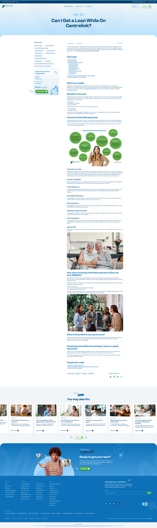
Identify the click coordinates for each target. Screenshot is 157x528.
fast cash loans (71, 373)
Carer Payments (73, 72)
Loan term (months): (39, 81)
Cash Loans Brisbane (22, 513)
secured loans (91, 373)
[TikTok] (121, 503)
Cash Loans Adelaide (10, 513)
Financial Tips (71, 43)
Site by (145, 518)
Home (76, 14)
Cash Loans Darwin (45, 513)
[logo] (7, 6)
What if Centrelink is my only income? (77, 77)
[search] (153, 6)
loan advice (84, 373)
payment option (73, 189)
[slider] (41, 79)
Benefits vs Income (72, 61)
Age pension (70, 229)
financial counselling (72, 90)
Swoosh (69, 353)
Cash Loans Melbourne (67, 513)
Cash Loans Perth (79, 513)
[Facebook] (110, 503)
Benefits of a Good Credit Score (76, 365)
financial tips (78, 373)
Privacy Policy (20, 518)
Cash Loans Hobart (56, 513)
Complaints (26, 518)
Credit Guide (7, 518)
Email (106, 490)
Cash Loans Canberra (34, 513)
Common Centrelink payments (75, 62)
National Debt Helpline (90, 88)
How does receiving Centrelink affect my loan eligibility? (81, 75)
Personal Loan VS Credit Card (75, 368)
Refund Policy (45, 518)
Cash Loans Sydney (89, 513)
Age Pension (72, 73)
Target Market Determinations (35, 518)
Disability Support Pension (75, 71)
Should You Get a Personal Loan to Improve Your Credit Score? (83, 366)
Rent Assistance (73, 69)
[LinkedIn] (113, 503)
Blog (81, 14)
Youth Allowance (73, 66)
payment (71, 198)
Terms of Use (13, 518)
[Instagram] (106, 503)
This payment (70, 171)
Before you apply (72, 59)
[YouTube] (117, 503)
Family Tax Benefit (73, 65)
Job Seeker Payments (74, 68)
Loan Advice (79, 43)
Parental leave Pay (73, 64)
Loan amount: (38, 76)
